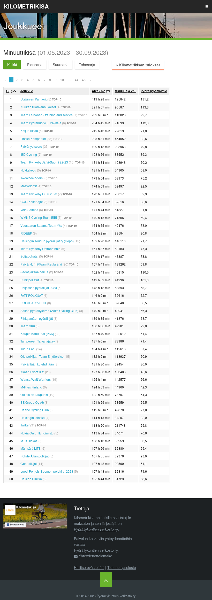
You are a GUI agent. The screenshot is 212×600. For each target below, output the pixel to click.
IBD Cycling (28, 154)
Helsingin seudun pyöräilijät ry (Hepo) (47, 241)
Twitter (24, 425)
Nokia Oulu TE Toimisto (37, 433)
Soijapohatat (29, 256)
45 (84, 79)
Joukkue (26, 91)
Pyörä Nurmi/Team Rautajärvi (41, 264)
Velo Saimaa (29, 209)
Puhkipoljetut (29, 280)
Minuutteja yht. (125, 91)
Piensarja (34, 64)
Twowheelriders (31, 178)
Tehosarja (87, 64)
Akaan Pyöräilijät (32, 372)
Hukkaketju (28, 170)
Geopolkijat (28, 463)
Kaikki (12, 64)
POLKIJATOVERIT (33, 303)
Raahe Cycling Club (34, 410)
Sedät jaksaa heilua (34, 272)
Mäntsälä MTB (30, 448)
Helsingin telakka (32, 417)
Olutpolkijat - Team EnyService (42, 356)
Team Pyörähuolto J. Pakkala (40, 123)
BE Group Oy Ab (32, 402)
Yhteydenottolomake (95, 555)
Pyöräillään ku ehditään (37, 364)
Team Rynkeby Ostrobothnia (40, 248)
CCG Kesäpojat (31, 201)
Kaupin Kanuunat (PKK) (37, 333)
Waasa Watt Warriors (35, 379)
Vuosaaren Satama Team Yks (41, 225)
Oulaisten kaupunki (34, 394)
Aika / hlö (98, 91)
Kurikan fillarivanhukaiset (38, 107)
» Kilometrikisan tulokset (138, 64)
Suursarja (61, 64)
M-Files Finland (31, 387)
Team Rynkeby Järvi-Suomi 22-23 (44, 162)
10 (62, 79)
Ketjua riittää (29, 130)
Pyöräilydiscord (31, 146)
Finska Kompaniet (33, 138)
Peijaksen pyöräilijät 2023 (38, 287)
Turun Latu (27, 349)
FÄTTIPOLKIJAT (31, 295)
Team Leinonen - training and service (46, 115)
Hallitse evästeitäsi (89, 567)
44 (76, 79)
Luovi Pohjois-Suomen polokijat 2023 (46, 471)
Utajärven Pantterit (33, 99)
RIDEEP (26, 233)
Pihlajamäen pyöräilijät (36, 318)
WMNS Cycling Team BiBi (38, 217)
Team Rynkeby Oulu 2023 (38, 194)
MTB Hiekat (28, 441)
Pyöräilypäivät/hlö (154, 91)
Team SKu (27, 326)
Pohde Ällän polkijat (34, 456)
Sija (9, 90)
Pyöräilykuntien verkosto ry (96, 529)
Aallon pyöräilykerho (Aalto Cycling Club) (49, 310)
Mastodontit (28, 186)
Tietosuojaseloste (121, 567)
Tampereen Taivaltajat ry (37, 341)
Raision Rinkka (31, 479)
